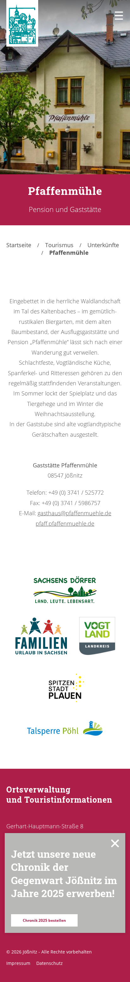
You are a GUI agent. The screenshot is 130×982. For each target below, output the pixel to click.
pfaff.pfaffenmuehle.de (65, 523)
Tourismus (59, 245)
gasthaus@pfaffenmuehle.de (74, 513)
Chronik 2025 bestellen (44, 920)
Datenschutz (49, 963)
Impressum (18, 963)
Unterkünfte (103, 245)
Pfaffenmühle (69, 252)
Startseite (18, 245)
